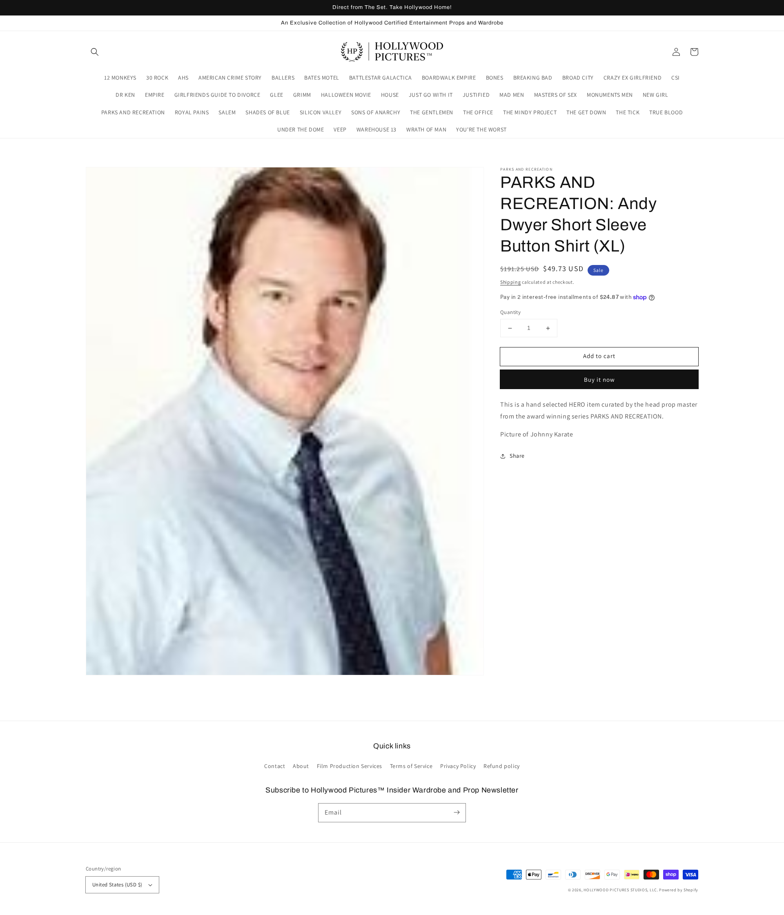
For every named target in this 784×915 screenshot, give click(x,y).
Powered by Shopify (678, 890)
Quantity (510, 312)
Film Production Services (349, 766)
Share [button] (517, 455)
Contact (274, 766)
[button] (95, 52)
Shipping (510, 282)
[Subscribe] (457, 812)
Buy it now (599, 379)
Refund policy (501, 766)
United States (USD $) (117, 884)
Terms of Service (411, 766)
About (301, 766)
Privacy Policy (458, 766)
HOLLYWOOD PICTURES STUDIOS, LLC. (621, 890)
